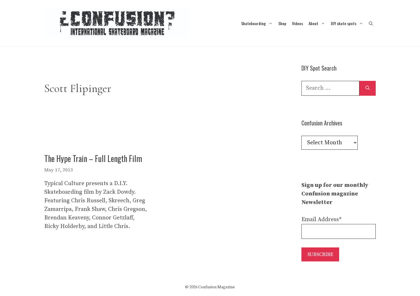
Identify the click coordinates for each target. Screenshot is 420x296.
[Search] (367, 88)
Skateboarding (253, 23)
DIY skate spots (343, 23)
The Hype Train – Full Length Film (93, 158)
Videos (297, 23)
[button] (371, 23)
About (313, 23)
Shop (282, 23)
